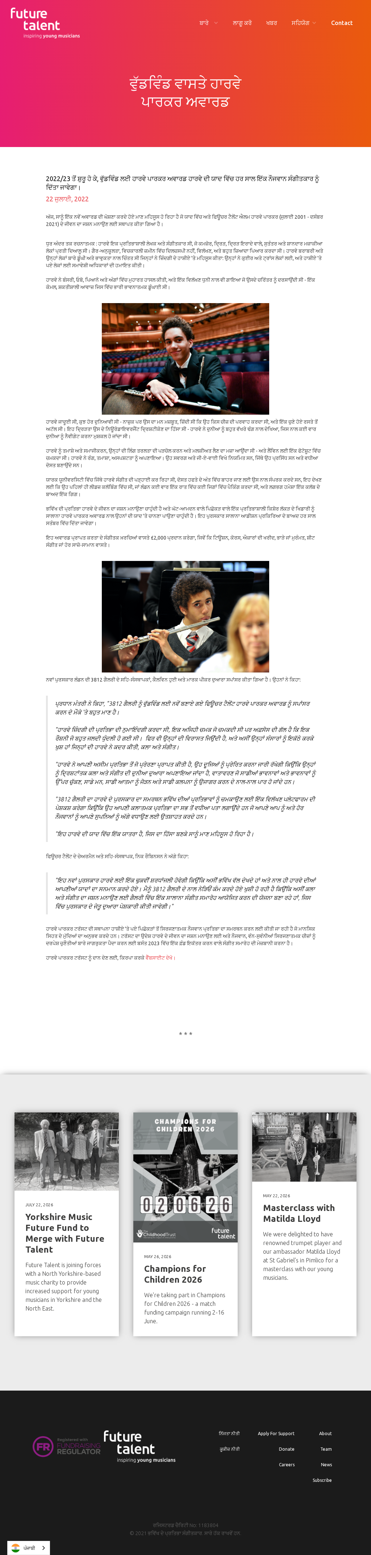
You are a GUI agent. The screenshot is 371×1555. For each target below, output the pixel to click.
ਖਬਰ (271, 23)
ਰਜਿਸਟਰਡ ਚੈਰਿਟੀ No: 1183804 (185, 1525)
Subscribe (322, 1480)
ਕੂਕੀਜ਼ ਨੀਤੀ (230, 1449)
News (326, 1464)
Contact (342, 23)
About (325, 1433)
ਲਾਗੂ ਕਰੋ (242, 23)
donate (287, 1449)
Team (326, 1449)
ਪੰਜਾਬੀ (29, 1548)
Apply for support (276, 1433)
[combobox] (28, 1548)
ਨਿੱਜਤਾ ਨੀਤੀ (229, 1433)
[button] (209, 23)
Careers (287, 1464)
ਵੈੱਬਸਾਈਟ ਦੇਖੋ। (161, 958)
